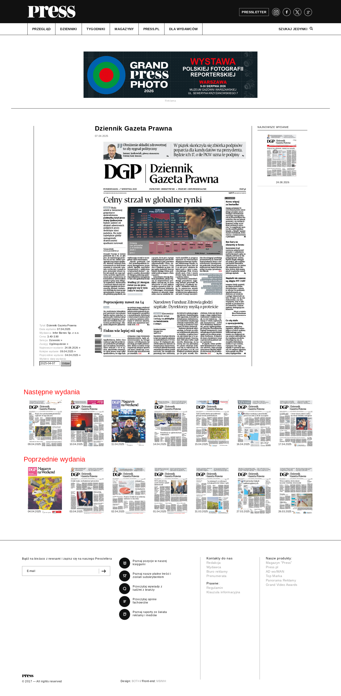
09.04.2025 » (68, 351)
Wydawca (213, 567)
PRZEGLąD (41, 29)
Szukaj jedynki (293, 29)
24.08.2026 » (72, 347)
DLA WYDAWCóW (183, 29)
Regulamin (214, 588)
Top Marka (274, 576)
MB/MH (161, 681)
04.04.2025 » (72, 355)
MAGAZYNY (124, 29)
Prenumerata (216, 576)
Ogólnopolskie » (58, 344)
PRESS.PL (151, 29)
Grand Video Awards (281, 585)
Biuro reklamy (217, 571)
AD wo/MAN (275, 571)
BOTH (136, 681)
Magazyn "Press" (279, 562)
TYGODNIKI (96, 29)
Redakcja (213, 562)
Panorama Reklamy (281, 580)
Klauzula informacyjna (223, 592)
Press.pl (272, 567)
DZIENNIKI (68, 29)
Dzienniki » (55, 340)
